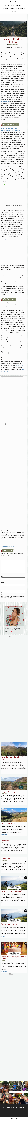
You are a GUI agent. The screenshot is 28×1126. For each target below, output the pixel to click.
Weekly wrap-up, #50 (9, 924)
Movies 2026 (5, 841)
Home (6, 5)
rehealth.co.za (5, 102)
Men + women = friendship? (11, 891)
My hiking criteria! (8, 823)
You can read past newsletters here (7, 546)
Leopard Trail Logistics (10, 792)
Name (2, 576)
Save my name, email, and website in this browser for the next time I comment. (12, 597)
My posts (10, 5)
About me (14, 11)
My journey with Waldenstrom (10, 8)
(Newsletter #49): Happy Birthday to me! (13, 958)
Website (3, 588)
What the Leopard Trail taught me (12, 758)
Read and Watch (18, 5)
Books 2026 (5, 858)
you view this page (19, 365)
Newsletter (20, 8)
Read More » (4, 771)
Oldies (9, 44)
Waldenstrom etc (15, 44)
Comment (3, 559)
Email (2, 582)
